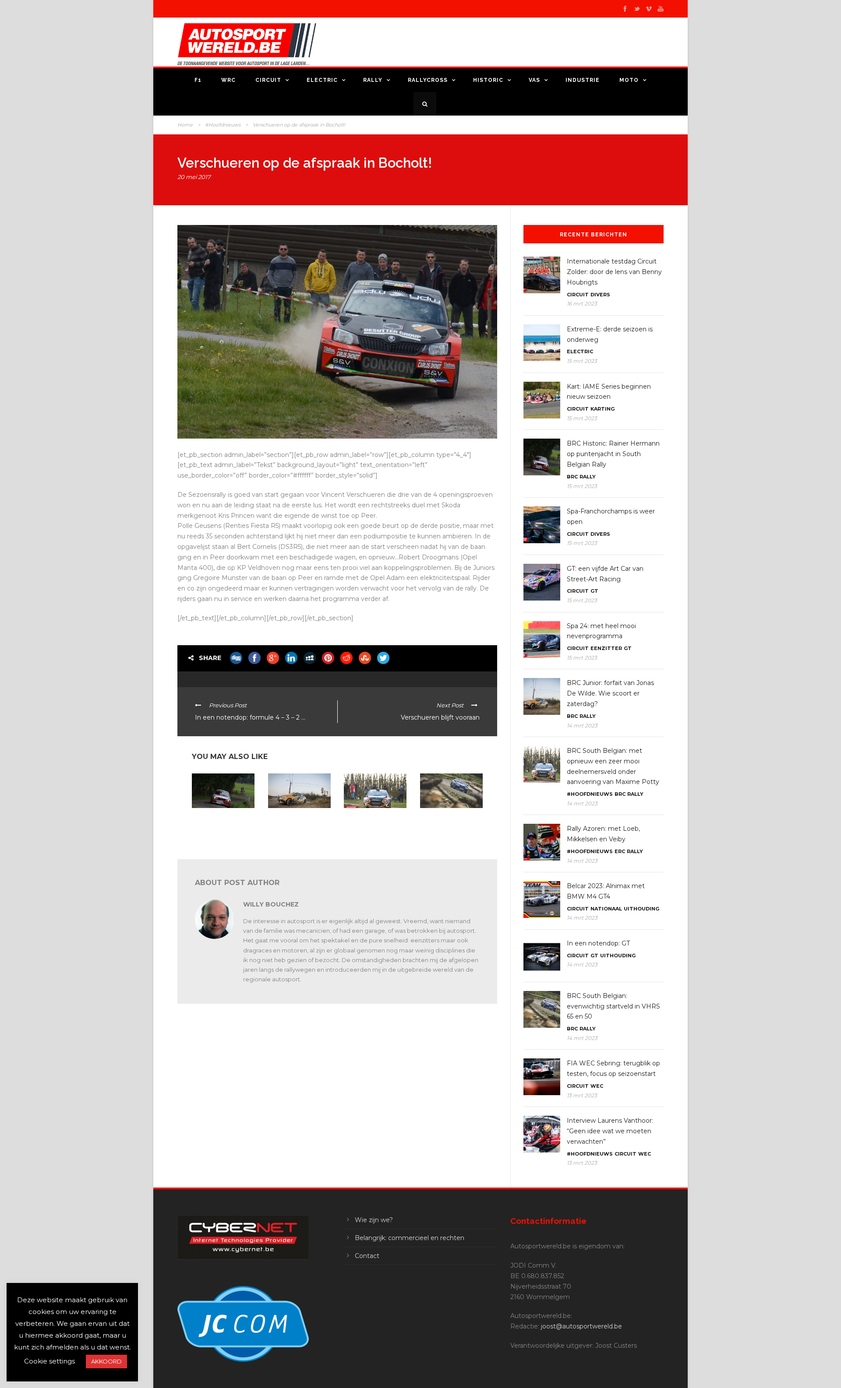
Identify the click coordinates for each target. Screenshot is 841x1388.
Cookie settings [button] (49, 1361)
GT (594, 591)
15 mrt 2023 (582, 361)
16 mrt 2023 (582, 303)
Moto (629, 80)
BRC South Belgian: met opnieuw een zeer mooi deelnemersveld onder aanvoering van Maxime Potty (375, 829)
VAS (534, 80)
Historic (488, 80)
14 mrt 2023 (582, 725)
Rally (372, 80)
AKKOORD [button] (106, 1361)
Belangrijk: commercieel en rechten (409, 1238)
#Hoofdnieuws (222, 125)
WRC (228, 80)
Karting (602, 409)
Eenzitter (606, 648)
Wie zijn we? (374, 1220)
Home (185, 125)
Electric (322, 80)
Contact (367, 1256)
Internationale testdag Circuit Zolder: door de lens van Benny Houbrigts (614, 271)
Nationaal (606, 909)
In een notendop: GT (598, 943)
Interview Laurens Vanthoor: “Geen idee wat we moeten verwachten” (610, 1131)
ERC (620, 851)
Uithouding (641, 909)
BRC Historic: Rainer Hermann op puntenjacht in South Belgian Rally (219, 825)
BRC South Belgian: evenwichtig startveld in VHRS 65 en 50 (450, 822)
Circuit (268, 80)
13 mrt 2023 (582, 1095)
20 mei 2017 (194, 176)
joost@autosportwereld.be (581, 1326)
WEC (596, 1086)
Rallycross (428, 80)
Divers (600, 295)
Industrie (582, 80)
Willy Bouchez (271, 904)
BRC (572, 477)
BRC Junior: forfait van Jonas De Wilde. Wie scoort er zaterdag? (297, 822)
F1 (197, 80)
